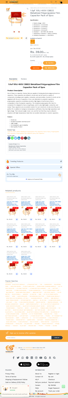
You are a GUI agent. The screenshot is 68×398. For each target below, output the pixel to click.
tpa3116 (47, 316)
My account (39, 391)
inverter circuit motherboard (23, 310)
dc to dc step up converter (50, 304)
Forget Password (53, 388)
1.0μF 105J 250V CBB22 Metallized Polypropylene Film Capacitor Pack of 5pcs (27, 230)
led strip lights (49, 292)
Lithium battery (32, 284)
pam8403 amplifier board (48, 308)
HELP (37, 379)
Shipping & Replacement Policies (16, 379)
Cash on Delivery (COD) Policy (15, 382)
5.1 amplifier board (54, 300)
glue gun (23, 325)
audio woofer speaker (13, 306)
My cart (50, 376)
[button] (51, 2)
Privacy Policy (9, 374)
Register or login (53, 374)
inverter (24, 314)
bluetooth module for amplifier (37, 312)
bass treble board (12, 300)
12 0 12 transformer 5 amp (51, 290)
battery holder (40, 310)
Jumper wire (31, 319)
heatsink (40, 319)
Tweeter (20, 308)
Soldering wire (20, 312)
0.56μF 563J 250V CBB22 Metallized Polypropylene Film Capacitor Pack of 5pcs (12, 230)
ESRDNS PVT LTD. (29, 396)
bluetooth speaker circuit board (34, 306)
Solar (22, 304)
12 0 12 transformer (35, 314)
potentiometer (26, 300)
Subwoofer (48, 284)
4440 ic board (34, 321)
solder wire (28, 323)
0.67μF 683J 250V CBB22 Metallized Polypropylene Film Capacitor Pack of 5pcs (41, 230)
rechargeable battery (37, 296)
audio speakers (22, 296)
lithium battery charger (38, 288)
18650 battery (37, 292)
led (49, 288)
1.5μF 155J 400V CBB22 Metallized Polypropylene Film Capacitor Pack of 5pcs (12, 203)
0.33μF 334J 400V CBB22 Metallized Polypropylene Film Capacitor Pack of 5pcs (41, 203)
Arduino (37, 323)
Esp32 (27, 308)
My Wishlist (52, 385)
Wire (13, 296)
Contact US (39, 376)
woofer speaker (53, 302)
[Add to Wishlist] (21, 38)
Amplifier (9, 290)
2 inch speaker (53, 317)
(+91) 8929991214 (28, 347)
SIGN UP (56, 337)
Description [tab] (13, 79)
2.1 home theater (22, 288)
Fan (16, 302)
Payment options (54, 382)
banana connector (51, 319)
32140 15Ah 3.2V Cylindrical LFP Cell (17, 298)
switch (35, 300)
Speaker (8, 284)
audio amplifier (11, 321)
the (41, 284)
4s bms (55, 325)
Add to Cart (51, 68)
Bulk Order (36, 68)
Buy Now (50, 62)
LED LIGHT (9, 302)
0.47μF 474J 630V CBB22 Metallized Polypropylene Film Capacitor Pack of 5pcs (55, 230)
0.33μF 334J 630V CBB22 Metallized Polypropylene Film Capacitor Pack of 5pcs (12, 258)
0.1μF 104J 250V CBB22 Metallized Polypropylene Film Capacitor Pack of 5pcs (55, 203)
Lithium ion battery (36, 316)
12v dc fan (43, 300)
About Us (38, 374)
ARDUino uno (32, 325)
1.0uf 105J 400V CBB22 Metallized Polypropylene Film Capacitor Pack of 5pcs (28, 131)
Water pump (51, 306)
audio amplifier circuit (23, 292)
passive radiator (47, 323)
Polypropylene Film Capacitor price (25, 133)
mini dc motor (40, 302)
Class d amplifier (28, 286)
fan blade (19, 323)
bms (40, 294)
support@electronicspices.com (34, 349)
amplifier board (15, 286)
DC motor (33, 294)
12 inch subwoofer (34, 290)
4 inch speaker (23, 321)
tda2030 (15, 325)
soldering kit (55, 312)
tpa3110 (40, 325)
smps (17, 317)
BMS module (55, 298)
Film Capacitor (40, 133)
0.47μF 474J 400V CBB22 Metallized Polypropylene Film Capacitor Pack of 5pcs (27, 203)
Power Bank (10, 319)
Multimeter (10, 292)
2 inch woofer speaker (26, 302)
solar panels (16, 294)
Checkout (51, 379)
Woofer (25, 294)
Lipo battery (24, 316)
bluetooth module (18, 284)
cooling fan (48, 314)
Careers (37, 385)
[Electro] (13, 2)
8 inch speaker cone (12, 314)
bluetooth (34, 308)
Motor (46, 298)
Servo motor (45, 321)
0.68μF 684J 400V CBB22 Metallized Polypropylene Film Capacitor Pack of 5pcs (27, 258)
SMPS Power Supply (32, 304)
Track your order (54, 391)
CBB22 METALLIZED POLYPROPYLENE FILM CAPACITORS (43, 8)
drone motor (20, 319)
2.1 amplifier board (20, 290)
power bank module (53, 296)
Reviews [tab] (24, 79)
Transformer (10, 308)
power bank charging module (46, 286)
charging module (36, 298)
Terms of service (10, 376)
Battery (55, 288)
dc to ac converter (39, 317)
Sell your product (41, 382)
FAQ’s (37, 388)
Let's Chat (16, 38)
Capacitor (25, 317)
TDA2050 (47, 325)
